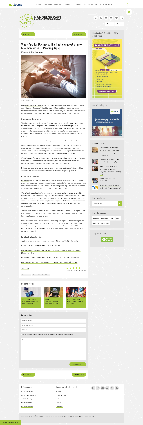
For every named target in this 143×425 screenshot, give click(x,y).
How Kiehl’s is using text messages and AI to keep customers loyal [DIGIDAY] (49, 262)
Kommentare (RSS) (89, 416)
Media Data (105, 223)
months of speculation (33, 105)
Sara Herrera (39, 52)
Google (33, 146)
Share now (25, 268)
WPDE (72, 416)
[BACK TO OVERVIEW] (130, 12)
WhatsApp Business (32, 108)
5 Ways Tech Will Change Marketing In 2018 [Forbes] (40, 246)
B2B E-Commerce (27, 392)
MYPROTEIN (25, 228)
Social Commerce (26, 402)
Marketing (25, 180)
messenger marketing (42, 141)
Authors (110, 24)
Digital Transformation (28, 395)
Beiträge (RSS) (78, 416)
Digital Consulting (27, 406)
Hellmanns (50, 226)
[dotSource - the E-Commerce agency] (15, 4)
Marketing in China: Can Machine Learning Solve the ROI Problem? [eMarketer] (50, 258)
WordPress (67, 416)
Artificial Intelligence (28, 399)
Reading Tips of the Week (41, 275)
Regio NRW (74, 226)
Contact (119, 24)
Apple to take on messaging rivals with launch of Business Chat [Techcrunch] (49, 241)
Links (118, 218)
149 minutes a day (72, 123)
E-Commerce (26, 275)
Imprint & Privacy (107, 218)
